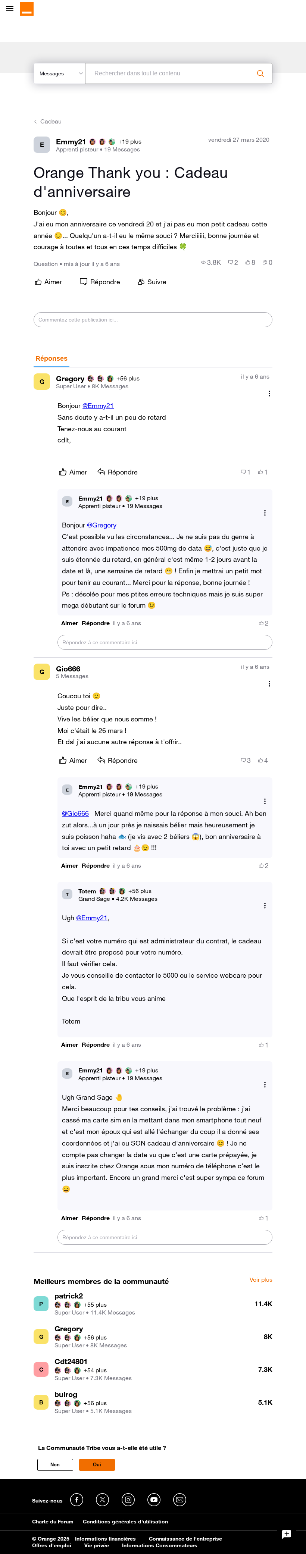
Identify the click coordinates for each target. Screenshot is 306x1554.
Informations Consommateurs (159, 1545)
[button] (69, 623)
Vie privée (96, 1545)
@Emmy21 (98, 405)
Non (55, 1464)
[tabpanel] (153, 810)
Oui (97, 1464)
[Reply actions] (265, 512)
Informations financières (105, 1538)
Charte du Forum (53, 1521)
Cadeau (51, 121)
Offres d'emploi (51, 1545)
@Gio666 (75, 813)
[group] (211, 262)
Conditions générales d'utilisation (125, 1521)
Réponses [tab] (51, 358)
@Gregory (101, 525)
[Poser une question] (286, 1534)
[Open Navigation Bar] (12, 9)
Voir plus (261, 1279)
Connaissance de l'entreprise (185, 1538)
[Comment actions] (269, 393)
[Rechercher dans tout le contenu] (260, 73)
